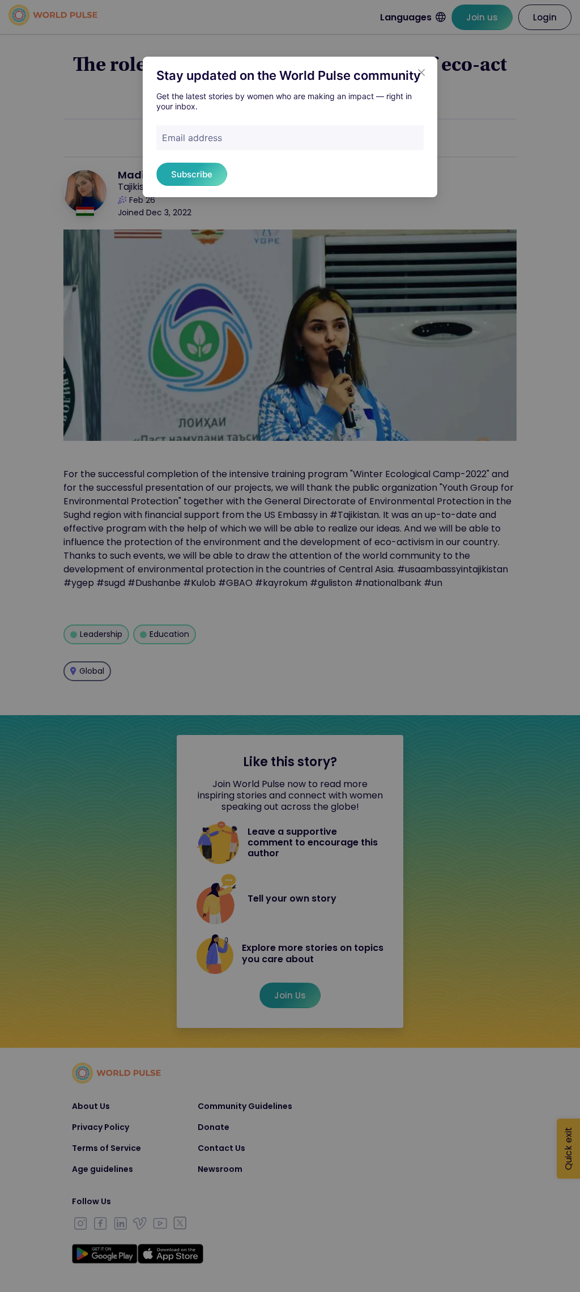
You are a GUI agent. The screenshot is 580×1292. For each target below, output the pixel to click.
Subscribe (191, 174)
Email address (192, 137)
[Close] (421, 72)
